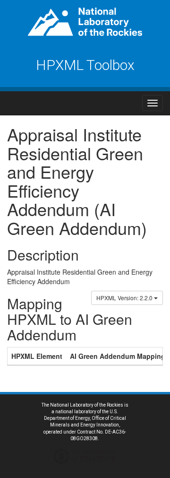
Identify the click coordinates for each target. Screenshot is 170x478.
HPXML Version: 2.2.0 (125, 298)
